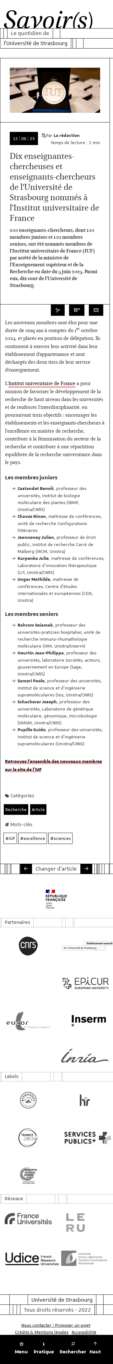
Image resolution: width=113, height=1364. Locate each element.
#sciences (60, 838)
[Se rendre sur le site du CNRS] (28, 946)
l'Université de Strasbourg (35, 43)
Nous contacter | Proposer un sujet (55, 1325)
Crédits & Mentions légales (41, 1332)
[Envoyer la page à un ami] (76, 310)
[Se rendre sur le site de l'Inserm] (84, 1021)
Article (38, 809)
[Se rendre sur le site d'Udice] (28, 1259)
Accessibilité (84, 1332)
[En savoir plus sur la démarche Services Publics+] (84, 1137)
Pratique (44, 1352)
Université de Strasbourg (62, 1299)
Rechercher (73, 1352)
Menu (21, 1352)
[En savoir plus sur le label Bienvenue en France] (28, 1100)
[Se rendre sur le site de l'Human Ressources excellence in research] (84, 1100)
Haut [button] (95, 1352)
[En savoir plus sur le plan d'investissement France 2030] (28, 1137)
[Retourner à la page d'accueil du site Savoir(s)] (48, 21)
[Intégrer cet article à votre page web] (96, 310)
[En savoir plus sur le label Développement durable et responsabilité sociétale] (28, 1175)
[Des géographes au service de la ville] (26, 868)
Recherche (16, 809)
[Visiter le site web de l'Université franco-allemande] (84, 1258)
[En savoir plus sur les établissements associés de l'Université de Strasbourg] (84, 946)
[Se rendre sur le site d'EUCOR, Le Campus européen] (28, 1021)
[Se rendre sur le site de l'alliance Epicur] (84, 983)
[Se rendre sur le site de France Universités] (28, 1218)
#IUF (10, 838)
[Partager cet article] (58, 310)
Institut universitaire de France (41, 384)
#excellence (32, 838)
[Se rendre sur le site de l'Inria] (84, 1056)
